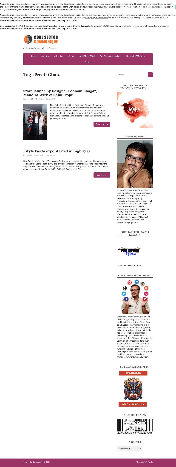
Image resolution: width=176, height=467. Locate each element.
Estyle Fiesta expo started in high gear (56, 151)
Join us (71, 56)
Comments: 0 (50, 99)
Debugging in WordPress (108, 6)
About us (45, 56)
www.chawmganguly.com (128, 222)
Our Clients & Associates (111, 56)
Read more (101, 124)
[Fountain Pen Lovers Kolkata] (129, 251)
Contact (88, 62)
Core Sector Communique (33, 462)
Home (34, 56)
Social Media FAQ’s (86, 56)
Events (36, 155)
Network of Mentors (135, 56)
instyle (41, 99)
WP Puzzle (149, 462)
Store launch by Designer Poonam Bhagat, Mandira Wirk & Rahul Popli (60, 93)
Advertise (58, 56)
